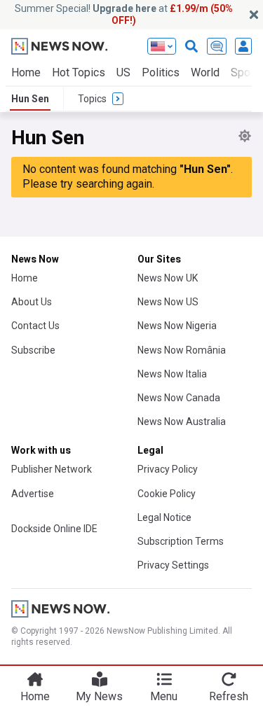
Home (26, 72)
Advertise (32, 493)
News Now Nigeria (177, 325)
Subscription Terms (180, 541)
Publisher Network (51, 469)
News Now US (167, 301)
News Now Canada (178, 397)
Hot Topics (78, 72)
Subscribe (33, 350)
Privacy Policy (167, 469)
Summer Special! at (124, 14)
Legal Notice (164, 517)
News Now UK (167, 278)
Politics (161, 72)
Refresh (228, 696)
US (123, 72)
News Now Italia (172, 374)
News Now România (181, 350)
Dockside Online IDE (54, 528)
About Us (31, 301)
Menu (163, 696)
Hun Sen (30, 98)
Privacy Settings (173, 565)
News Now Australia (181, 421)
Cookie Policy (166, 493)
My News (99, 696)
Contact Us (35, 325)
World (205, 72)
